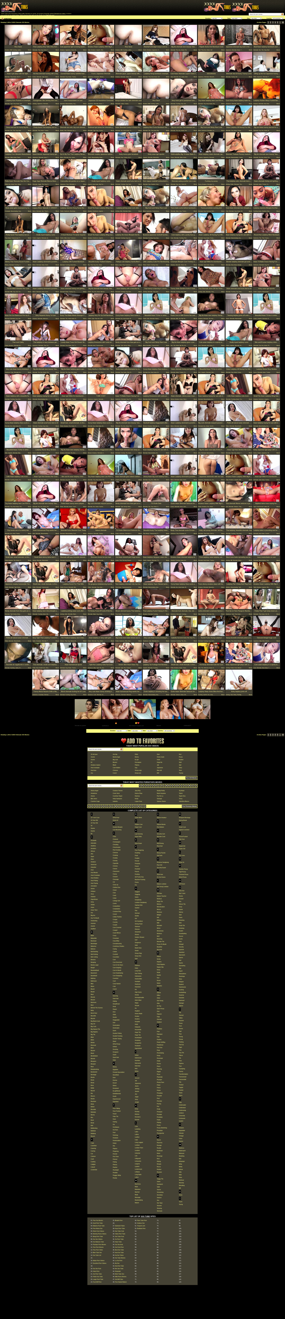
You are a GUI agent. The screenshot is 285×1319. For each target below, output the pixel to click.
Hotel (69, 318)
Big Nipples (94, 1032)
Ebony (102, 372)
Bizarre (115, 762)
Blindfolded (94, 1056)
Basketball (94, 975)
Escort (66, 587)
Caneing (93, 1148)
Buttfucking (94, 1128)
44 (283, 22)
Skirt (180, 762)
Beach (93, 989)
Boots (92, 1080)
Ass (179, 50)
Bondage (93, 1074)
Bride (92, 1104)
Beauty (93, 997)
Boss (92, 1085)
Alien (92, 859)
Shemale (35, 50)
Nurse (255, 372)
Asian (45, 50)
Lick (227, 506)
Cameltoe (94, 1145)
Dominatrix (48, 265)
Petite (6, 184)
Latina (19, 50)
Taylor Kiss (182, 796)
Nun (180, 754)
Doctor (267, 641)
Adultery (228, 587)
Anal (268, 50)
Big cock (115, 759)
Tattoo (127, 76)
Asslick (93, 926)
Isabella (115, 801)
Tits (177, 50)
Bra (92, 1093)
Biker (92, 1037)
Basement (94, 973)
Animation (94, 886)
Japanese (68, 50)
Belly (92, 1010)
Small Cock (42, 667)
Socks (255, 453)
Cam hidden (116, 767)
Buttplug (93, 1133)
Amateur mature (95, 765)
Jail (158, 765)
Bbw (126, 641)
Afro (92, 854)
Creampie (96, 76)
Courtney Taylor (117, 796)
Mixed (29, 50)
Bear (92, 994)
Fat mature (138, 762)
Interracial (21, 318)
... (280, 22)
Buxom (93, 1136)
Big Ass (270, 130)
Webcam (45, 318)
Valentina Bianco (184, 801)
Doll (101, 318)
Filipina (137, 765)
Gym (158, 754)
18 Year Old (94, 820)
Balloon (93, 949)
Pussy (200, 184)
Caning (93, 1151)
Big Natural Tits (95, 1029)
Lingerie (98, 50)
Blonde (93, 1058)
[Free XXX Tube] (14, 11)
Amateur (7, 50)
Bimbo (93, 1042)
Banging (20, 184)
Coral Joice (116, 793)
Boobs (62, 130)
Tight (89, 50)
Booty (92, 1082)
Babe (238, 103)
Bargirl (93, 967)
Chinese (115, 770)
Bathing (93, 978)
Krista (136, 798)
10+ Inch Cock (95, 817)
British (93, 1107)
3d (91, 825)
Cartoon (93, 1156)
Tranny (49, 50)
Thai (39, 50)
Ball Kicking (94, 954)
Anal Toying (94, 883)
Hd (236, 76)
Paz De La (160, 796)
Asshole (93, 923)
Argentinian (94, 899)
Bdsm (61, 157)
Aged (92, 856)
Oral (20, 667)
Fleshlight (239, 694)
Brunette (74, 560)
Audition (93, 929)
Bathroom (186, 291)
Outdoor (264, 211)
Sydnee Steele (161, 801)
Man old (159, 770)
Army (92, 902)
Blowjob (93, 1064)
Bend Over (94, 1013)
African (93, 851)
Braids (93, 1099)
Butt (92, 1125)
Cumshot (269, 184)
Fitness (270, 345)
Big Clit (93, 1024)
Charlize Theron (118, 790)
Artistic (93, 904)
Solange (159, 798)
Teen (180, 770)
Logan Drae (138, 801)
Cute (72, 50)
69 (91, 762)
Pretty (185, 238)
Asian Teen (14, 184)
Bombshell (94, 1072)
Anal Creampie (95, 875)
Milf (11, 50)
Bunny (93, 1115)
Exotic (34, 76)
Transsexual (155, 211)
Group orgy (138, 770)
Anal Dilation (95, 878)
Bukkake (93, 1112)
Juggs (39, 184)
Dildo (11, 157)
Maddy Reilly (161, 790)
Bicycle (93, 1018)
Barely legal (116, 757)
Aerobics (93, 848)
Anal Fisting (94, 880)
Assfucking (94, 921)
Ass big (115, 754)
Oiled (254, 76)
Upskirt (205, 694)
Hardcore (228, 103)
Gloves (62, 641)
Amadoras (94, 793)
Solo (172, 76)
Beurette (93, 1016)
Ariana (93, 796)
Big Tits (183, 318)
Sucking (208, 211)
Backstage (94, 943)
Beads (93, 992)
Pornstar (269, 265)
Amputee (93, 867)
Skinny (6, 265)
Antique (93, 891)
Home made (160, 757)
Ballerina (93, 946)
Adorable (93, 843)
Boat (92, 1066)
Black (76, 641)
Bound (93, 1090)
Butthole (93, 1131)
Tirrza (180, 798)
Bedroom (93, 1002)
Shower (145, 426)
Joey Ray (137, 790)
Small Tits (48, 667)
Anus (92, 894)
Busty (147, 533)
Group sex (138, 773)
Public (89, 587)
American (94, 864)
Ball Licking (94, 957)
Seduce (236, 506)
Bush (92, 1120)
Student (153, 184)
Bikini (199, 130)
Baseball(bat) (95, 970)
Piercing (185, 399)
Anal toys (93, 770)
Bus (92, 1117)
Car (92, 1153)
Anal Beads (94, 872)
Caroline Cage (95, 801)
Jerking (35, 103)
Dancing (19, 157)
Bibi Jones (94, 798)
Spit (180, 765)
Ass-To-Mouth (95, 918)
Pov (186, 50)
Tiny (205, 103)
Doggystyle (270, 211)
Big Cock (101, 184)
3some (93, 757)
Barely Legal (94, 965)
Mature (240, 560)
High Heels (160, 130)
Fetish (144, 50)
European (181, 533)
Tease (172, 157)
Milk (11, 291)
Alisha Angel (94, 790)
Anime (93, 888)
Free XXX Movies (191, 778)
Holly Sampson (117, 798)
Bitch (92, 1048)
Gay (42, 50)
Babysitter (94, 938)
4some (93, 759)
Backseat (93, 941)
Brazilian (209, 130)
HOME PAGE (7, 18)
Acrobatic (93, 840)
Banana (93, 959)
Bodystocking (95, 1069)
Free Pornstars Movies (189, 806)
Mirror (89, 560)
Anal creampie (95, 767)
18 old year (94, 754)
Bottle (92, 1088)
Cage (92, 1143)
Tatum (181, 793)
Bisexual (7, 318)
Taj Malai (181, 790)
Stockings (72, 211)
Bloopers (93, 1061)
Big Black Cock (95, 1021)
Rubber (181, 759)
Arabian (93, 896)
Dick (186, 76)
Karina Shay (138, 793)
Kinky (129, 345)
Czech (115, 773)
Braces (93, 1096)
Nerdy (125, 345)
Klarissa (137, 796)
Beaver (93, 1000)
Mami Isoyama (161, 793)
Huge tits (159, 762)
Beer (92, 1005)
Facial (131, 157)
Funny (239, 130)
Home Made (159, 184)
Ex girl (137, 759)
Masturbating (213, 76)
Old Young (213, 533)
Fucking (14, 50)
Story (180, 767)
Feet (235, 667)
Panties (21, 76)
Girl (211, 50)
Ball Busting (94, 951)
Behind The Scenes (97, 1008)
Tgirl (199, 50)
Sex (260, 50)
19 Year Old (94, 823)
